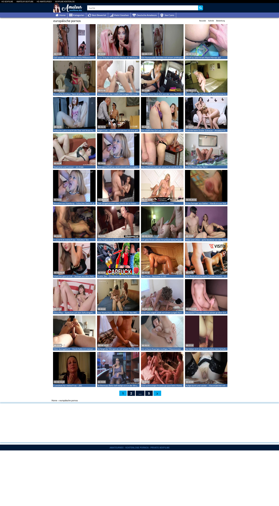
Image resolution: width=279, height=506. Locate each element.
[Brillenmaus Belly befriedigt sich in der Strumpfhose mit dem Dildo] (118, 368)
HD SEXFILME (7, 1)
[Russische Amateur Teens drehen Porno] (74, 76)
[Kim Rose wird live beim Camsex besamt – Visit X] (206, 259)
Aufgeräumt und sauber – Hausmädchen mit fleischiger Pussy (213, 385)
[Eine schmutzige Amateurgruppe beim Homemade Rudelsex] (162, 368)
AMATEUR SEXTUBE (24, 1)
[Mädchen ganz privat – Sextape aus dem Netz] (74, 259)
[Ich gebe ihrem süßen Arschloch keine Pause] (162, 222)
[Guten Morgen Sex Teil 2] (206, 149)
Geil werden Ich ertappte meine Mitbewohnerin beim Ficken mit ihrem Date (88, 57)
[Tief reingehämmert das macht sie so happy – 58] (118, 186)
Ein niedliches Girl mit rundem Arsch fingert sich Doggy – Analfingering (174, 130)
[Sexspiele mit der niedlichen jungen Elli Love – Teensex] (118, 76)
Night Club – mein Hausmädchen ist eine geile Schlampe (123, 130)
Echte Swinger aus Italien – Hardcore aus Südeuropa (209, 203)
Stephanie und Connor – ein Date (68, 167)
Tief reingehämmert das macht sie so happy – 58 (119, 203)
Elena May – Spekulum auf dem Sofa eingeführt (75, 312)
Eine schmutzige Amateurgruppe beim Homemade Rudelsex (168, 385)
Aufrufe (211, 20)
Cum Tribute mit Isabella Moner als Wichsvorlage (120, 57)
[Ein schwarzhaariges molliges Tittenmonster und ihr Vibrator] (162, 331)
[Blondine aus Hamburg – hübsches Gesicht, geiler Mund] (74, 186)
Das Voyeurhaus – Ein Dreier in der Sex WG (117, 312)
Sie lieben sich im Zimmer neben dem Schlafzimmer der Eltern (213, 349)
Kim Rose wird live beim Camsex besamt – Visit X (208, 276)
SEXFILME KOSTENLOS (65, 1)
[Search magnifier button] (200, 7)
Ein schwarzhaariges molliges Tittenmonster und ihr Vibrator (169, 349)
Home (54, 400)
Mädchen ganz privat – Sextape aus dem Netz (74, 276)
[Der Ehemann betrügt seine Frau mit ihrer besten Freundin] (162, 149)
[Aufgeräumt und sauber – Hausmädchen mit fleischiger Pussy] (206, 368)
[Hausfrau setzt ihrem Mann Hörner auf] (206, 40)
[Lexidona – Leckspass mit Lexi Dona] (162, 186)
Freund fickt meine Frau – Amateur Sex (71, 239)
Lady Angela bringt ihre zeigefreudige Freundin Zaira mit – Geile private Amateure (134, 239)
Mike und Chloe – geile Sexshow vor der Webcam (208, 239)
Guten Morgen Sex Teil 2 (196, 167)
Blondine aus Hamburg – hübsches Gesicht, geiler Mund (79, 203)
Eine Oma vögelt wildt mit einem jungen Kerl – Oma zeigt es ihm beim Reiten (176, 312)
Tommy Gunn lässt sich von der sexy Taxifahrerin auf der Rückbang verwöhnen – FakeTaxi (182, 94)
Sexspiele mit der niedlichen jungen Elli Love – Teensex (122, 94)
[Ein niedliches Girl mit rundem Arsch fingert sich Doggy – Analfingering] (162, 113)
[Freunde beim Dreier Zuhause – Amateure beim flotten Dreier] (206, 113)
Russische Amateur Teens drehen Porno (71, 94)
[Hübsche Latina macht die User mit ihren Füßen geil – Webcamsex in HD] (74, 113)
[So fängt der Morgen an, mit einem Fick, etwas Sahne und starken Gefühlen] (118, 331)
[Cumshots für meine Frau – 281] (74, 368)
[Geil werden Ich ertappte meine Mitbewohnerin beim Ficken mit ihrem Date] (74, 40)
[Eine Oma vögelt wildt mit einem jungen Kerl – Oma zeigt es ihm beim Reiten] (162, 295)
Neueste (202, 20)
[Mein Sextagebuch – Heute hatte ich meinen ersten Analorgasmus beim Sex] (74, 331)
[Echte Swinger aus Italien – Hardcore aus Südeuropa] (206, 186)
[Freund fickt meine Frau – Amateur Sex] (74, 222)
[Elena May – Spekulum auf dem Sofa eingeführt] (74, 295)
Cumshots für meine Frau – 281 (68, 385)
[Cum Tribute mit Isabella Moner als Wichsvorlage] (118, 40)
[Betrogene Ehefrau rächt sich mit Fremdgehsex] (118, 149)
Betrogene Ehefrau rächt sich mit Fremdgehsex (119, 167)
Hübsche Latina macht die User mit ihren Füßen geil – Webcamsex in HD (86, 130)
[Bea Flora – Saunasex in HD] (162, 259)
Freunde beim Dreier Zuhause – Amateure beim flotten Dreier (213, 130)
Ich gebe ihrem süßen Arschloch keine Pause (161, 239)
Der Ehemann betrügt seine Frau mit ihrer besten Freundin (168, 167)
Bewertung (220, 20)
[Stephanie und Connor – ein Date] (74, 149)
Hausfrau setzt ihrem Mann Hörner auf (203, 57)
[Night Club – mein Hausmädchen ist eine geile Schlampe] (118, 113)
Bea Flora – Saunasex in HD (154, 276)
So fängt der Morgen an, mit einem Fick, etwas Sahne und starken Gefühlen (131, 349)
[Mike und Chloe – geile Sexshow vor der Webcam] (206, 222)
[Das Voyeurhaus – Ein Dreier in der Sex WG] (118, 295)
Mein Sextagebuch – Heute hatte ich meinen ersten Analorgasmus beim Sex (87, 349)
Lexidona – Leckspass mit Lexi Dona (158, 203)
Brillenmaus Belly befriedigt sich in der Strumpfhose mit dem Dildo (128, 385)
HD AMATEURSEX (44, 1)
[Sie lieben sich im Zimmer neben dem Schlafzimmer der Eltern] (206, 331)
